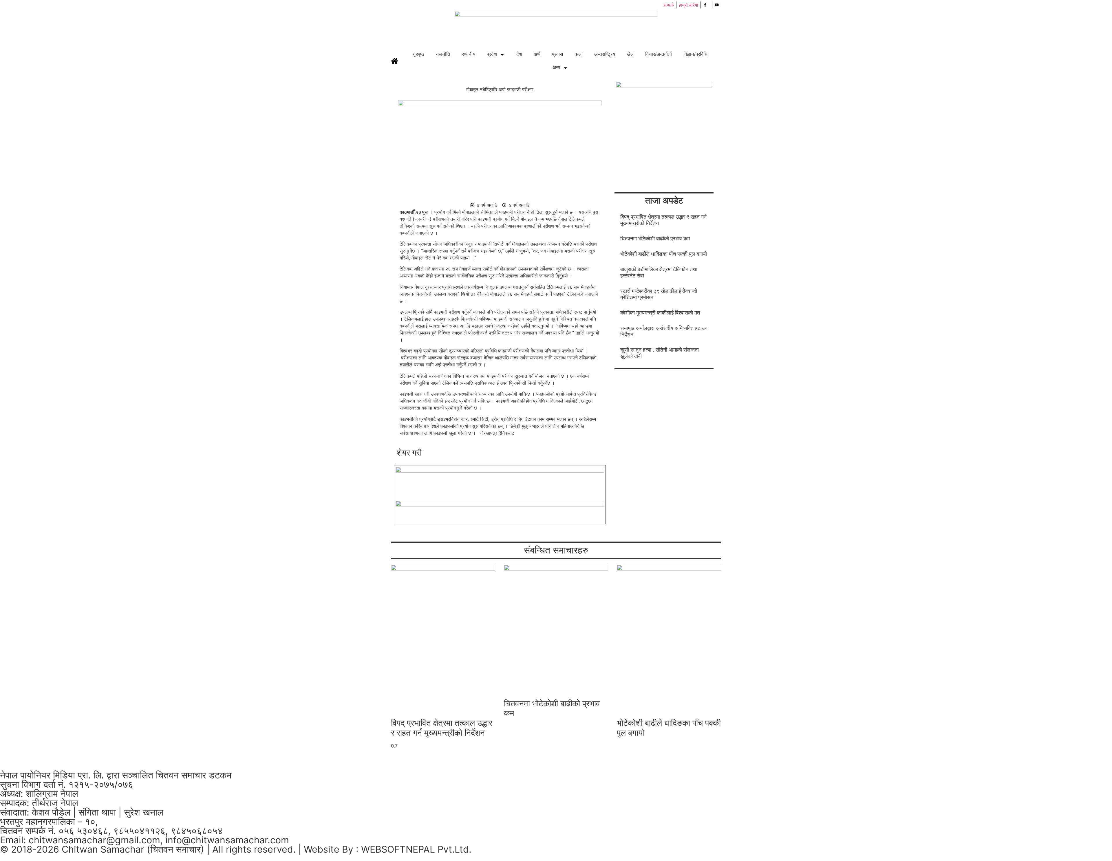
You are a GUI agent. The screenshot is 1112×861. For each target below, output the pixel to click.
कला (579, 54)
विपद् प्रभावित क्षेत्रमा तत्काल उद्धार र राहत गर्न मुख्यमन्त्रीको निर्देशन (441, 728)
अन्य (556, 67)
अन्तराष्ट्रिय (604, 54)
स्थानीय (468, 54)
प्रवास (557, 54)
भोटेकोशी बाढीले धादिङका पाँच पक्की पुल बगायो (663, 254)
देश (519, 54)
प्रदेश (492, 54)
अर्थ (537, 54)
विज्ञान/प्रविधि (695, 54)
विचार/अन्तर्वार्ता (658, 54)
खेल (630, 54)
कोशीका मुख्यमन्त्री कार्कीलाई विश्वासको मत (660, 313)
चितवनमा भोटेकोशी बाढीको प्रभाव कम (655, 239)
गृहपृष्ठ (418, 54)
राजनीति (443, 54)
